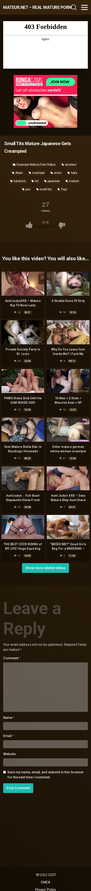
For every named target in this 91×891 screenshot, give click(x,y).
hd (36, 181)
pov (27, 189)
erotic (57, 172)
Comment (12, 658)
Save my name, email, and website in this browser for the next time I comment (45, 774)
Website (9, 754)
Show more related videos (45, 568)
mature (73, 181)
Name (9, 718)
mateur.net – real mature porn (28, 7)
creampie (38, 172)
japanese (53, 181)
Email (8, 736)
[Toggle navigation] (84, 7)
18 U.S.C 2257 (45, 875)
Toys (63, 189)
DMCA (45, 882)
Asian (19, 172)
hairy (73, 172)
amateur (70, 164)
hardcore (19, 181)
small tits (45, 189)
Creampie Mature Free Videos (36, 164)
